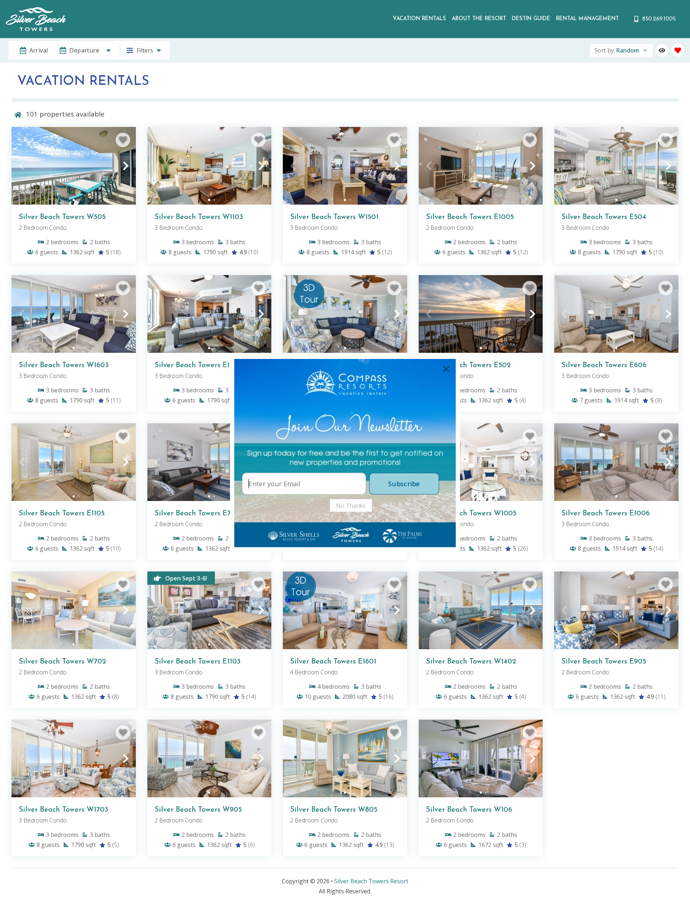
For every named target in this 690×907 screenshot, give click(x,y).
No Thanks (351, 505)
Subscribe (404, 483)
